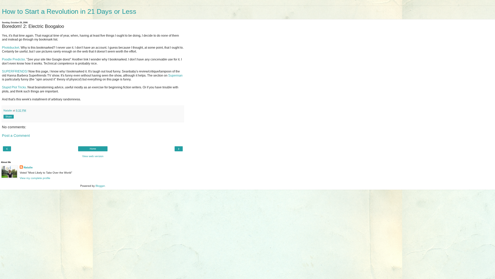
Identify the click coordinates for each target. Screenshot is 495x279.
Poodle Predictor (13, 59)
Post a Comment (16, 135)
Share (8, 116)
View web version (92, 156)
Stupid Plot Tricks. (14, 87)
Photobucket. (11, 47)
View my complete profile (35, 178)
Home (93, 148)
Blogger (100, 185)
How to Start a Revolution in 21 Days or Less (69, 11)
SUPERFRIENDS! (15, 71)
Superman (175, 75)
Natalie (28, 167)
